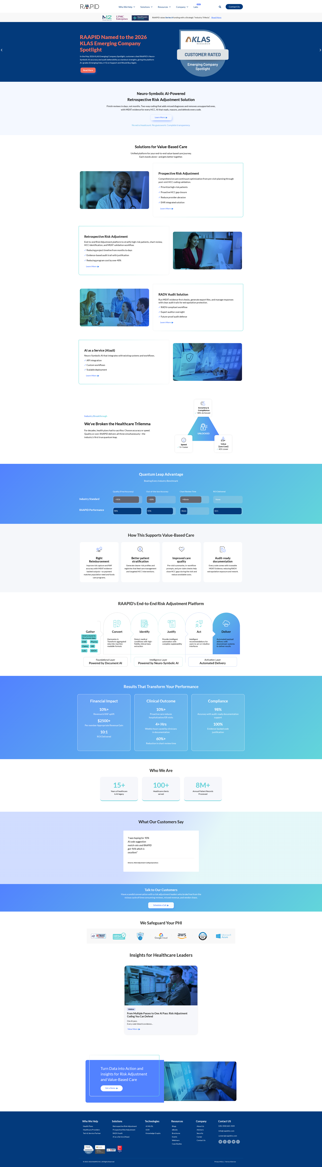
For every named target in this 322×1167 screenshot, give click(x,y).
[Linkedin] (220, 1142)
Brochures (176, 1133)
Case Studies (177, 1144)
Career (199, 1137)
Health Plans (88, 1126)
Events (174, 1137)
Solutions (145, 7)
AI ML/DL (149, 1126)
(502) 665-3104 (229, 1126)
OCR (147, 1130)
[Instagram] (229, 1142)
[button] (220, 7)
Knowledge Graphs (153, 1133)
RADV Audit (118, 1133)
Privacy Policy (219, 1162)
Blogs (174, 1126)
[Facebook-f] (225, 1142)
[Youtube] (233, 1142)
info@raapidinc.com (226, 1131)
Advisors (200, 1130)
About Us (200, 1126)
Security (200, 1133)
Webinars (175, 1140)
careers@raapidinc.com (227, 1136)
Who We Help (125, 7)
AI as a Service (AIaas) (121, 1137)
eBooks (175, 1130)
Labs (197, 6)
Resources (163, 7)
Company (181, 7)
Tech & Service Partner (92, 1133)
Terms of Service (230, 1162)
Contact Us (201, 1140)
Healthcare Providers (91, 1130)
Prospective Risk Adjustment (124, 1130)
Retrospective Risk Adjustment (125, 1126)
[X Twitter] (238, 1142)
